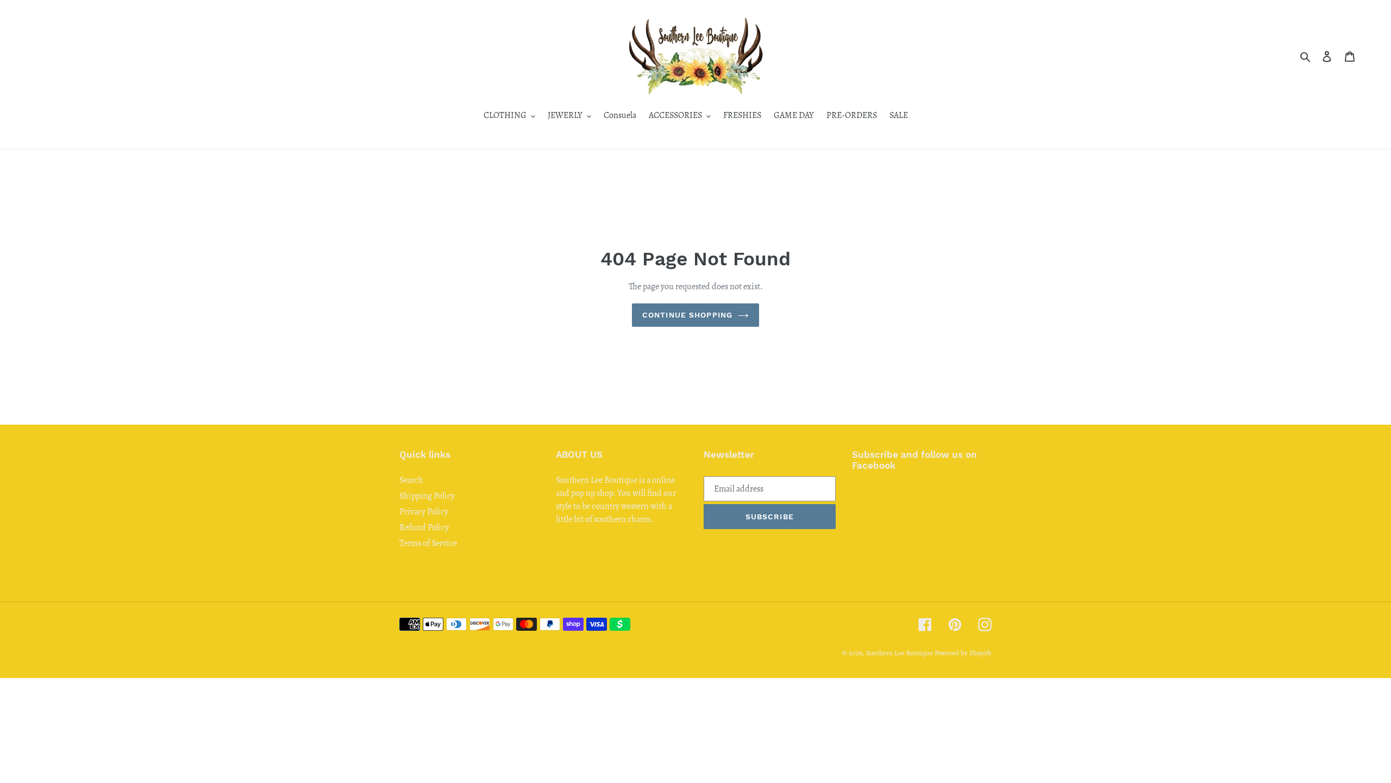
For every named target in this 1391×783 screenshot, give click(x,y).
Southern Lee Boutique (899, 652)
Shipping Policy (427, 496)
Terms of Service (428, 543)
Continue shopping (687, 314)
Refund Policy (424, 527)
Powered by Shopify (963, 652)
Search (411, 480)
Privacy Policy (423, 512)
